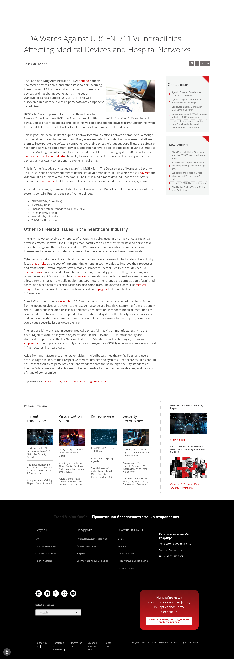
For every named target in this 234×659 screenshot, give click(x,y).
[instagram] (64, 593)
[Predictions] (188, 466)
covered (145, 173)
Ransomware (102, 416)
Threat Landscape (36, 418)
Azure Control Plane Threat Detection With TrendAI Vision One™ (70, 481)
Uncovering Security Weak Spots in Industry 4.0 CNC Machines (188, 115)
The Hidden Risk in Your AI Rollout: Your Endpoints (188, 189)
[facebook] (197, 63)
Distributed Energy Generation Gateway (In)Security (185, 108)
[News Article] (191, 63)
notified (84, 81)
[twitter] (202, 63)
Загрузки (81, 553)
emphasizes (32, 343)
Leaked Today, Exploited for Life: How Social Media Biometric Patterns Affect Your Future (186, 124)
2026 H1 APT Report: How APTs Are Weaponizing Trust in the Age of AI (187, 165)
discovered (47, 181)
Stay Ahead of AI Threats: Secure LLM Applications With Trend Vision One (135, 467)
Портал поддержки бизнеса (92, 538)
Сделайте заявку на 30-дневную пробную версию (167, 620)
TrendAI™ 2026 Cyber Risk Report (189, 183)
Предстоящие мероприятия (133, 560)
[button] (58, 612)
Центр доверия (126, 568)
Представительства (128, 553)
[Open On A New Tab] (56, 593)
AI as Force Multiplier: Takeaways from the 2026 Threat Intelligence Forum (187, 155)
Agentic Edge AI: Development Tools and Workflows (185, 94)
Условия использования (93, 646)
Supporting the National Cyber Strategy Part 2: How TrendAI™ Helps (186, 175)
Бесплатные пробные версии (93, 560)
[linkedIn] (207, 63)
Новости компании (45, 545)
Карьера (122, 545)
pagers (103, 289)
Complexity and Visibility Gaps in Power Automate (40, 482)
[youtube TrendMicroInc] (73, 593)
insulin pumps (33, 272)
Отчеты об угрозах (45, 553)
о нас (121, 538)
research (64, 301)
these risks (39, 263)
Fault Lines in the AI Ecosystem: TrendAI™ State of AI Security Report (38, 447)
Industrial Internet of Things (78, 381)
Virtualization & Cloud (70, 418)
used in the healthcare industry (45, 156)
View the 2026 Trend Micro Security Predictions (185, 485)
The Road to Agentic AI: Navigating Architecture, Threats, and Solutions (135, 481)
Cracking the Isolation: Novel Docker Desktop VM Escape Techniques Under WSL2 (71, 467)
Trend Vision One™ (70, 516)
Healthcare (100, 381)
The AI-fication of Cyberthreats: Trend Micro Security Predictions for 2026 (101, 472)
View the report (178, 439)
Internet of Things (51, 381)
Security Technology (133, 418)
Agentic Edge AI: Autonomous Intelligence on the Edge (185, 101)
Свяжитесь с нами (87, 545)
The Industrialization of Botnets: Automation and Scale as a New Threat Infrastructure (39, 469)
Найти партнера (44, 560)
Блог (37, 538)
